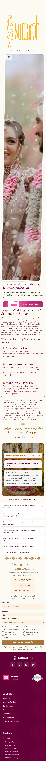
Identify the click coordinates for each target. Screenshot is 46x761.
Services (11, 51)
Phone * (5, 611)
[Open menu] (41, 31)
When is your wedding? (10, 618)
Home (4, 51)
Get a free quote (21, 642)
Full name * (6, 602)
